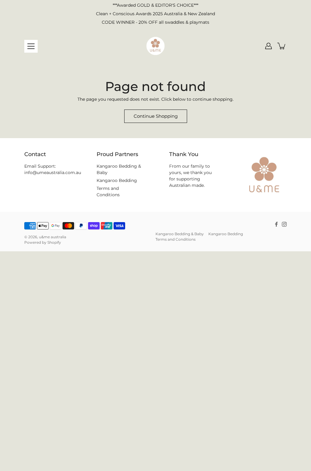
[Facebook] (276, 224)
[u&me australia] (155, 46)
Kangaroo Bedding (117, 180)
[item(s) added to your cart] (282, 46)
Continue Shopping (156, 116)
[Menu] (31, 46)
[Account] (268, 46)
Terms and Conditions (176, 239)
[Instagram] (284, 224)
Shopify (54, 242)
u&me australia (52, 237)
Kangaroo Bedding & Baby (180, 234)
